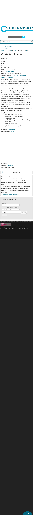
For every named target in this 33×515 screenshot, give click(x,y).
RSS (2, 172)
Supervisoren (8, 46)
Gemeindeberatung (24, 75)
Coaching (15, 75)
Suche (6, 48)
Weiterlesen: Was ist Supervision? (10, 194)
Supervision (11, 77)
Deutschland (11, 165)
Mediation (4, 77)
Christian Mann (10, 71)
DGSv (12, 131)
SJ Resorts (6, 224)
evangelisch (12, 129)
